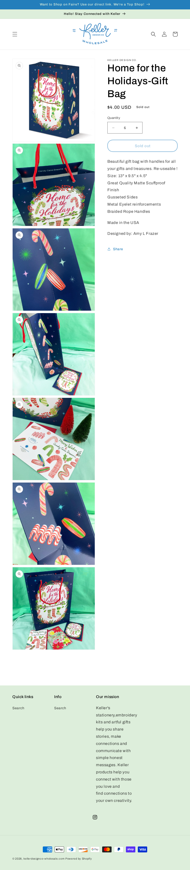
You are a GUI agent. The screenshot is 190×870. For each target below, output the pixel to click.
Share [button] (118, 249)
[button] (14, 34)
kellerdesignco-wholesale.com (44, 858)
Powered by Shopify (78, 858)
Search (18, 708)
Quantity (113, 118)
